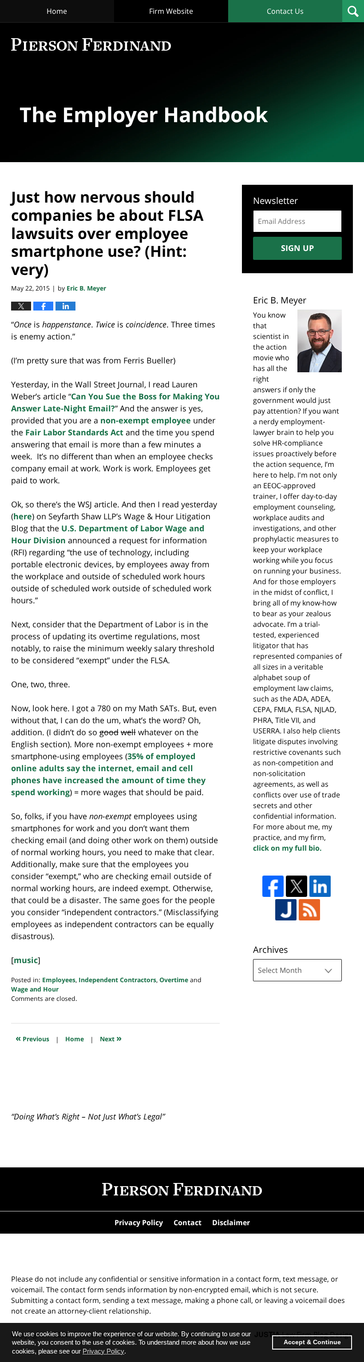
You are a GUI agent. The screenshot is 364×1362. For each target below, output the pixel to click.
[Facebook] (273, 886)
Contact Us (285, 11)
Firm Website (171, 11)
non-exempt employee (145, 420)
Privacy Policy (139, 1222)
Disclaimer (231, 1222)
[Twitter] (296, 886)
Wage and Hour (35, 989)
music (26, 960)
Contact (188, 1222)
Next (111, 1038)
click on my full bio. (287, 848)
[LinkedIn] (320, 886)
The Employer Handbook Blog (91, 44)
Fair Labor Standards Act (74, 432)
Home (57, 11)
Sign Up (297, 248)
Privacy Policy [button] (103, 1351)
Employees (58, 980)
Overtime (173, 980)
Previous (32, 1038)
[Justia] (286, 909)
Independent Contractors (117, 980)
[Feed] (309, 909)
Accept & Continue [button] (312, 1342)
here (22, 516)
